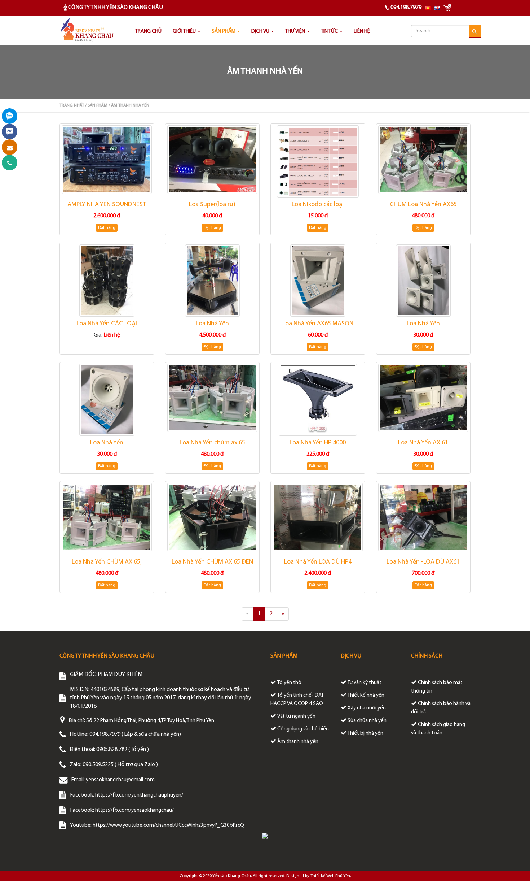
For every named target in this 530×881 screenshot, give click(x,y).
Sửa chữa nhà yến (367, 721)
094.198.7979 (405, 7)
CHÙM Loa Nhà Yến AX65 (423, 204)
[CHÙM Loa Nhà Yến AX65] (423, 159)
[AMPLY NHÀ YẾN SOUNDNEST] (107, 159)
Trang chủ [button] (148, 31)
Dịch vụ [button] (260, 31)
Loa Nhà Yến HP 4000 (318, 443)
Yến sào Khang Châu (231, 876)
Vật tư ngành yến (296, 716)
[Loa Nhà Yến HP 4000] (317, 400)
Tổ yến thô (289, 683)
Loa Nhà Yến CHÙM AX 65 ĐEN (212, 562)
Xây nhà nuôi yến (367, 708)
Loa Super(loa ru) (212, 204)
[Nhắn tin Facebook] (9, 131)
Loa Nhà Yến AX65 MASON (317, 324)
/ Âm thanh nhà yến (129, 105)
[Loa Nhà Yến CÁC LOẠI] (107, 280)
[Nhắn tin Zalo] (9, 116)
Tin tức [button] (330, 31)
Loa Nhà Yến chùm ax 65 (212, 443)
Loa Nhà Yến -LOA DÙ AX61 (423, 562)
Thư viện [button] (295, 31)
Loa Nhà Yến (212, 324)
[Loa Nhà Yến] (212, 280)
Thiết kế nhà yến (366, 695)
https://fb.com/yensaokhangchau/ (134, 810)
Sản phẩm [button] (224, 31)
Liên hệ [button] (362, 31)
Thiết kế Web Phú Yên (330, 876)
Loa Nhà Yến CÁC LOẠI (106, 324)
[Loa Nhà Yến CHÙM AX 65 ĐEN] (212, 517)
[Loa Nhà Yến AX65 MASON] (317, 280)
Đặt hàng (106, 228)
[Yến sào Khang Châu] (86, 30)
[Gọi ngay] (9, 162)
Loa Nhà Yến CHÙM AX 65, (107, 562)
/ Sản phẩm (96, 105)
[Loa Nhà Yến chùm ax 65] (212, 398)
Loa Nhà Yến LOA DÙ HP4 (318, 562)
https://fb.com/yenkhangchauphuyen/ (139, 795)
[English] (437, 8)
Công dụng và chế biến (303, 729)
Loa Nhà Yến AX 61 (423, 443)
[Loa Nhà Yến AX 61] (423, 398)
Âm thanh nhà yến (297, 742)
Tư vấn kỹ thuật (364, 683)
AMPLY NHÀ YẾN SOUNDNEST (106, 204)
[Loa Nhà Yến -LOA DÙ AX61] (423, 517)
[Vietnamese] (428, 8)
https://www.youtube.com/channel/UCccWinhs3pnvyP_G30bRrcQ (168, 825)
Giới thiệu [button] (185, 31)
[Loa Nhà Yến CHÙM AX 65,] (107, 517)
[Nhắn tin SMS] (9, 147)
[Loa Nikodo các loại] (317, 161)
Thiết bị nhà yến (365, 733)
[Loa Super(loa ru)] (212, 159)
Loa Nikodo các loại (318, 204)
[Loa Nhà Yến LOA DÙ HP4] (317, 517)
